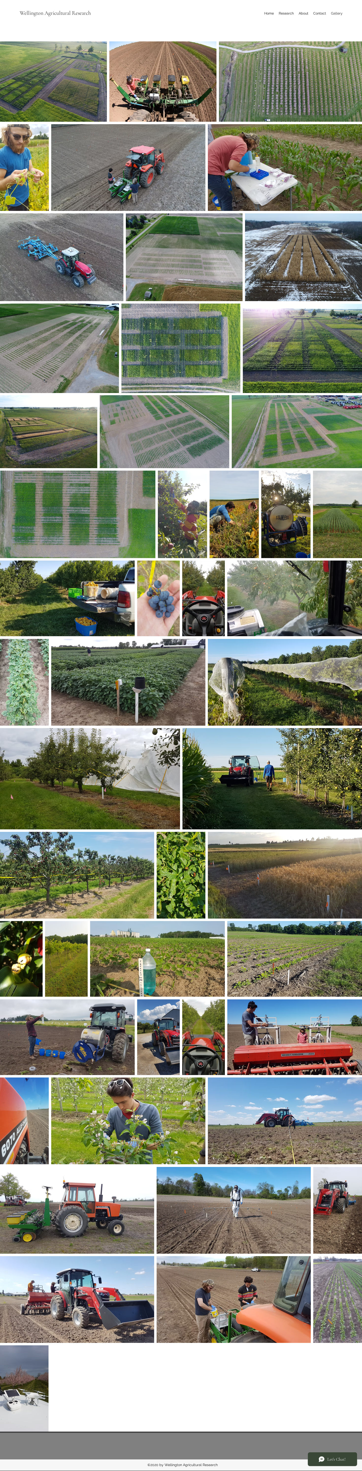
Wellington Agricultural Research (55, 13)
